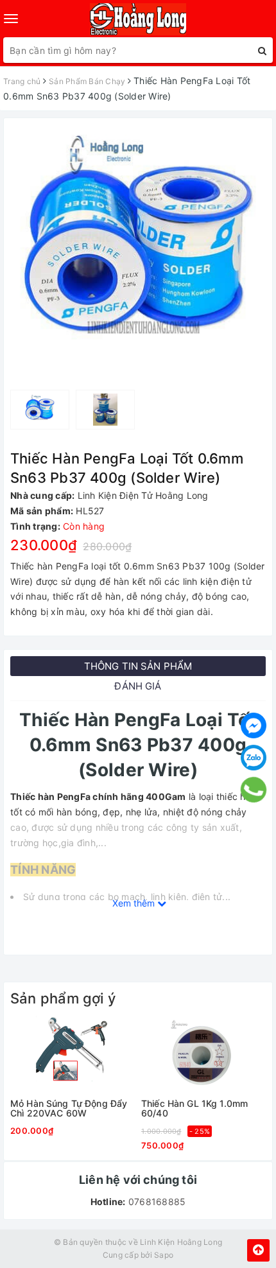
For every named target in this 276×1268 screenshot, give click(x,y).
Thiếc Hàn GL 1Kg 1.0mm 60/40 (194, 1108)
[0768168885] (254, 789)
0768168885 (156, 1201)
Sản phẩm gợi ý (63, 998)
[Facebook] (253, 725)
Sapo (163, 1255)
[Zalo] (253, 757)
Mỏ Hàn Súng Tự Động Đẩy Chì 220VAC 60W (68, 1108)
